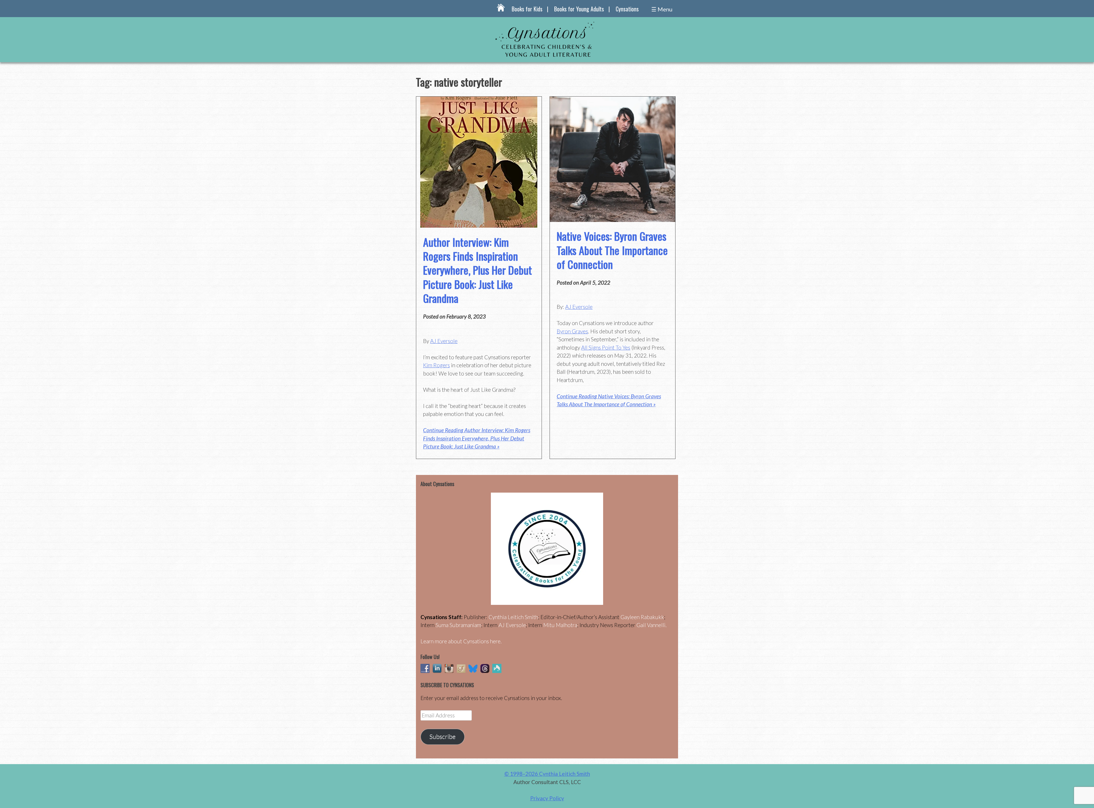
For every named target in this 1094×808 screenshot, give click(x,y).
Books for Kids (527, 9)
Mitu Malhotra (560, 625)
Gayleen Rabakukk (642, 617)
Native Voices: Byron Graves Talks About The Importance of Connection (612, 250)
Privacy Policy (547, 798)
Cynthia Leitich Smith (513, 617)
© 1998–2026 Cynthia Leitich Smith (547, 773)
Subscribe (442, 736)
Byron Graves (572, 331)
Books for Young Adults (579, 9)
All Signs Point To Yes (605, 347)
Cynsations (627, 9)
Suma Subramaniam (458, 625)
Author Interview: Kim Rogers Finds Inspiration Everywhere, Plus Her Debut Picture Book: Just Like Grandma (477, 270)
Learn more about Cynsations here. (461, 641)
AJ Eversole (444, 341)
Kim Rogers (436, 365)
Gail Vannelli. (651, 625)
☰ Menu (661, 9)
